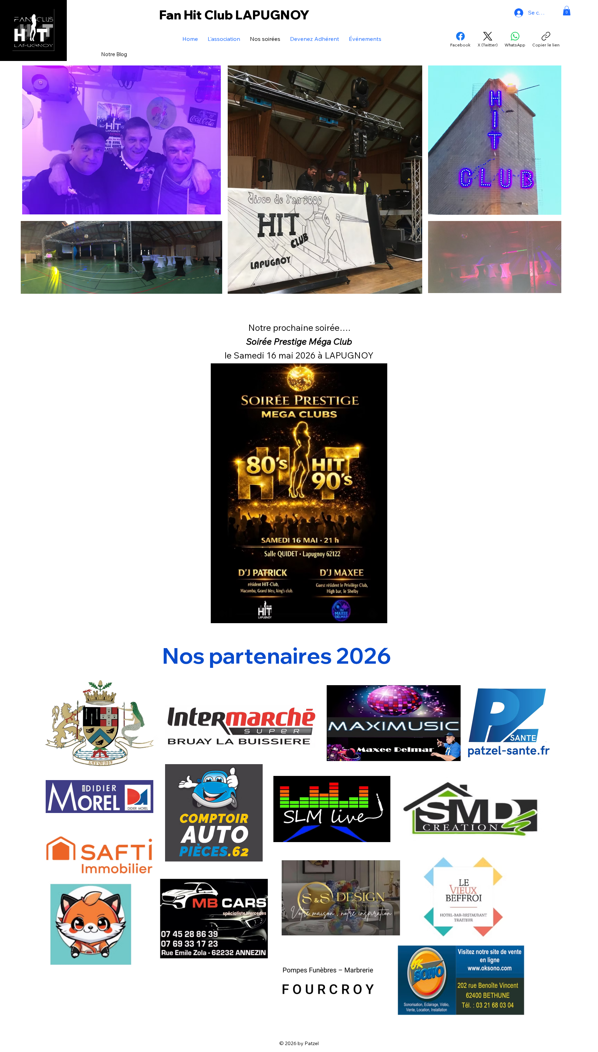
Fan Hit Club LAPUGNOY (234, 15)
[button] (567, 10)
